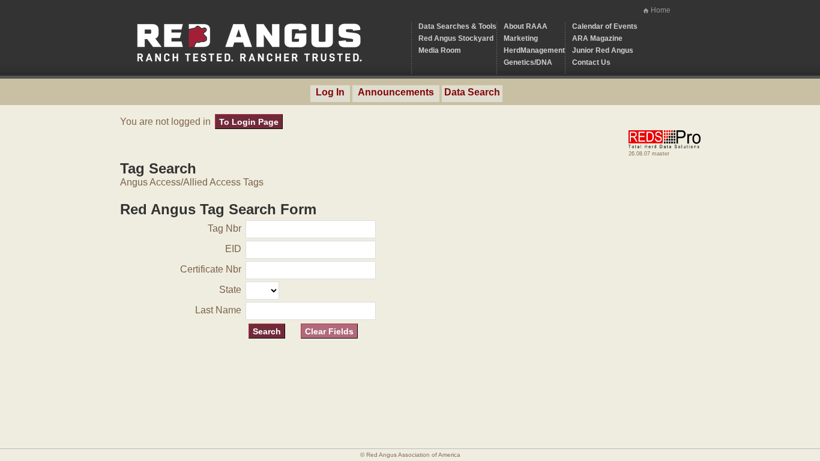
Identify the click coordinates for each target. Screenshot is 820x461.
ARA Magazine (597, 38)
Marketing (521, 38)
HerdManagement (534, 50)
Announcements (396, 92)
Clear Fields (329, 331)
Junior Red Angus (602, 50)
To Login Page (249, 122)
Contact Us (591, 62)
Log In (330, 92)
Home (661, 10)
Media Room (439, 50)
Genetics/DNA (528, 62)
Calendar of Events (605, 26)
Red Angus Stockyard (455, 38)
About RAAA (525, 26)
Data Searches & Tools (457, 26)
